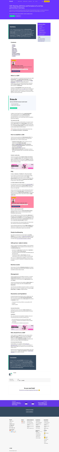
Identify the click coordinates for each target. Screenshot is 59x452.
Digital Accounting (25, 1)
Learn (33, 1)
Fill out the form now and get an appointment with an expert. (28, 390)
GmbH (24, 88)
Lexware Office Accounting (41, 39)
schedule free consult (15, 206)
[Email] (23, 380)
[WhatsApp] (22, 380)
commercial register (29, 184)
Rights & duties (14, 49)
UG (21, 88)
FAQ (13, 47)
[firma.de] (10, 374)
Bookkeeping (14, 48)
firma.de (14, 372)
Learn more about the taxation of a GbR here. (24, 238)
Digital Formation (20, 1)
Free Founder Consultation (41, 38)
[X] (20, 380)
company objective (19, 144)
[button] (23, 421)
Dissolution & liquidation (16, 53)
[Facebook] (18, 380)
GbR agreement (19, 146)
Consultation (47, 1)
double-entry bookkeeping (26, 236)
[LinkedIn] (19, 380)
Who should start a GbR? (16, 54)
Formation (13, 46)
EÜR (20, 237)
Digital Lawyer (30, 1)
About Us (36, 1)
